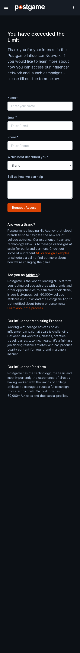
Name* (12, 97)
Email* (12, 117)
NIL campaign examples (52, 253)
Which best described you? (27, 157)
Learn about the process (25, 308)
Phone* (12, 137)
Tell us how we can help (25, 176)
